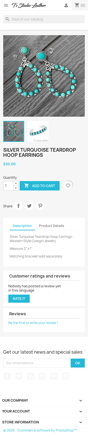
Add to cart (39, 185)
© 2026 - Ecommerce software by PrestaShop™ (40, 430)
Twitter (18, 376)
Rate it (19, 298)
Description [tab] (22, 226)
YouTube (42, 376)
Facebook (7, 376)
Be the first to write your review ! (33, 323)
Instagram (65, 376)
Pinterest (40, 206)
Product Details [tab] (51, 226)
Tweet (29, 206)
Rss (30, 376)
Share (18, 206)
